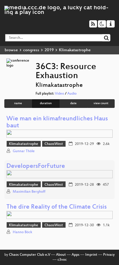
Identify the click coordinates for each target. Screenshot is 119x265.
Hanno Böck (22, 232)
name (18, 103)
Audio (72, 94)
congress (31, 50)
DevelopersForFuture (35, 166)
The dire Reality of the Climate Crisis (56, 207)
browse (11, 50)
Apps (75, 255)
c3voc (62, 260)
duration (46, 103)
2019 (49, 50)
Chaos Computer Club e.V (29, 255)
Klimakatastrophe (23, 144)
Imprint (91, 255)
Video (59, 94)
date (73, 103)
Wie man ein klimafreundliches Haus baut (57, 122)
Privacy (109, 255)
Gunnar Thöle (24, 151)
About (61, 255)
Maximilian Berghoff (29, 192)
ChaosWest (53, 144)
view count (101, 103)
